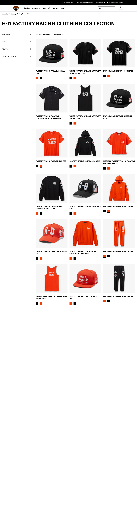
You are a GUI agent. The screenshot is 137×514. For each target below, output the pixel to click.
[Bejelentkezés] (120, 8)
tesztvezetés (99, 2)
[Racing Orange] (37, 78)
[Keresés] (106, 8)
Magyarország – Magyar (116, 2)
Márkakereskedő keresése (85, 2)
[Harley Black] (41, 78)
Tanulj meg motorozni (68, 2)
